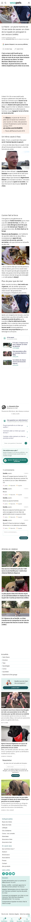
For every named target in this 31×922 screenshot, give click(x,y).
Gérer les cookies (25, 914)
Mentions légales (14, 914)
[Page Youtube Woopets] (13, 873)
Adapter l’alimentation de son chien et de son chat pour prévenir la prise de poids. (15, 891)
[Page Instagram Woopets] (10, 873)
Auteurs (4, 852)
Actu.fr (16, 277)
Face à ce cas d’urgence (10, 234)
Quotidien (5, 672)
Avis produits (6, 866)
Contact (4, 863)
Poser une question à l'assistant (13, 443)
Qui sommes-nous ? (8, 849)
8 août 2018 (21, 131)
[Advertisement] (15, 385)
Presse (4, 860)
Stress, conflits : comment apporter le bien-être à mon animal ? (14, 886)
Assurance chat (7, 842)
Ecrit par (8, 39)
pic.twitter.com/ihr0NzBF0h (13, 128)
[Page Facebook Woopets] (3, 873)
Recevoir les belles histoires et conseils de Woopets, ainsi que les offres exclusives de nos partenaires (15, 770)
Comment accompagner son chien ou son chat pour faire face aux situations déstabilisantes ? (15, 897)
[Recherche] (5, 3)
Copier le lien (19, 49)
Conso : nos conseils (8, 833)
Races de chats (6, 825)
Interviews (5, 836)
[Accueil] (15, 3)
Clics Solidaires (6, 831)
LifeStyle (4, 828)
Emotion (5, 660)
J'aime (6, 485)
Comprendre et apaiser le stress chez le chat (14, 902)
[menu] (2, 3)
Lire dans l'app (8, 49)
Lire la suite (16, 414)
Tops (3, 663)
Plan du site (4, 914)
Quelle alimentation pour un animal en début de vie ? (14, 881)
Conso (4, 669)
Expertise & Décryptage (9, 674)
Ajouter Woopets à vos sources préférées (16, 44)
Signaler (20, 485)
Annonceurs (6, 855)
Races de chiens (7, 822)
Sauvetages (6, 666)
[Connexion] (29, 3)
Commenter (23, 538)
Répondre (12, 485)
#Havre (8, 118)
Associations (6, 857)
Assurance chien (7, 839)
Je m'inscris (15, 775)
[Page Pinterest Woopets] (6, 873)
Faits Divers (6, 657)
